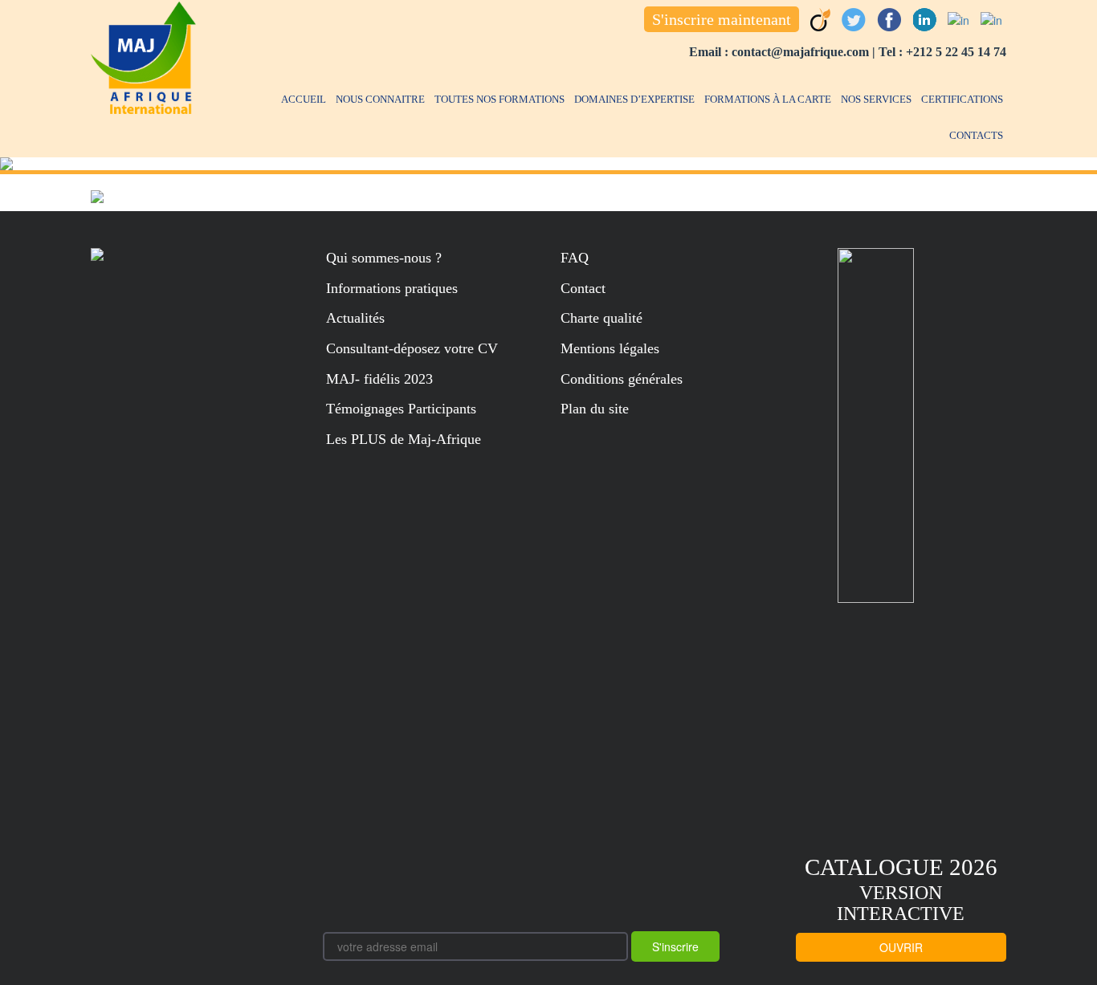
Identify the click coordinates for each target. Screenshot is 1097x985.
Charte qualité (601, 318)
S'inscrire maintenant (721, 19)
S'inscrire (675, 946)
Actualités (355, 318)
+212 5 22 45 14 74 (956, 52)
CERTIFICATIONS (962, 99)
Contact (583, 288)
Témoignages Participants (401, 409)
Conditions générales (622, 379)
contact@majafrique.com (800, 52)
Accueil (303, 99)
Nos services (876, 99)
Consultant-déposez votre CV (412, 348)
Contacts (976, 135)
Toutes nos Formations (499, 99)
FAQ (575, 258)
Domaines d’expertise (634, 99)
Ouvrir (901, 947)
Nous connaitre (380, 99)
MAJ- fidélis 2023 (379, 379)
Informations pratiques (392, 288)
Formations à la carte (767, 99)
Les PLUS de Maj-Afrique (403, 439)
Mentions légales (610, 348)
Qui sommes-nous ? (384, 258)
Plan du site (595, 409)
